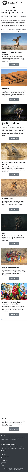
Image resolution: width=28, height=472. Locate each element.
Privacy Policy (19, 469)
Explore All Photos (5, 456)
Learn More (14, 64)
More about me (4, 442)
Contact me (13, 448)
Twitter (2, 465)
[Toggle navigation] (14, 7)
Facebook (3, 463)
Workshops (3, 454)
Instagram (3, 462)
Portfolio (3, 453)
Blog (2, 457)
